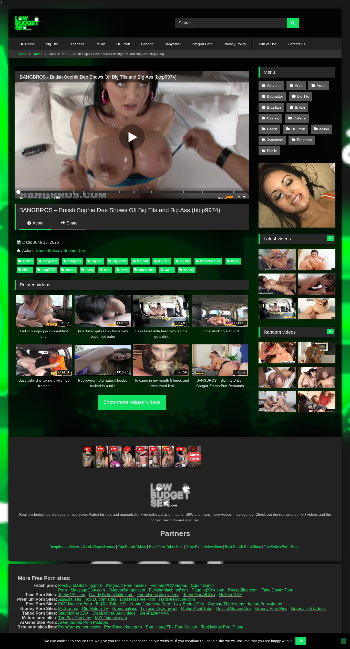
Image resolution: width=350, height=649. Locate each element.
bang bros (50, 261)
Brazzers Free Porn (137, 599)
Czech (272, 129)
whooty (188, 270)
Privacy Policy (235, 44)
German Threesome (226, 604)
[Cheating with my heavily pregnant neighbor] (316, 401)
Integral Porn (202, 44)
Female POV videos (168, 585)
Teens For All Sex (199, 594)
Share (72, 223)
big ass (96, 261)
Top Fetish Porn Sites (281, 546)
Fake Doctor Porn (277, 590)
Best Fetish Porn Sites (243, 546)
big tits (185, 261)
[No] (343, 641)
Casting (147, 44)
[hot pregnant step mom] (316, 377)
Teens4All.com (71, 594)
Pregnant (304, 140)
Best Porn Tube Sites (166, 546)
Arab (299, 85)
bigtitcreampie (210, 261)
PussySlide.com (243, 590)
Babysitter (172, 44)
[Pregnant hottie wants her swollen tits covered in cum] (277, 352)
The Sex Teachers (74, 618)
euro (107, 270)
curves (70, 270)
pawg (124, 270)
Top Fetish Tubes (132, 546)
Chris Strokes (48, 250)
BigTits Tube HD (111, 604)
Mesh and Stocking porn (80, 585)
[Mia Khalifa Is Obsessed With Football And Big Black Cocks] (277, 377)
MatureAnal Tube (196, 608)
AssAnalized (69, 599)
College (299, 118)
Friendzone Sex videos (158, 594)
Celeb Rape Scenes (99, 546)
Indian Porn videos (265, 604)
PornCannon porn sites (79, 627)
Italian (100, 44)
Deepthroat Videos (64, 546)
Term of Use (267, 44)
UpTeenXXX (230, 594)
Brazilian (274, 107)
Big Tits (52, 44)
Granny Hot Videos (308, 608)
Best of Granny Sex (233, 608)
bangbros (74, 261)
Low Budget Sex (189, 604)
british (26, 270)
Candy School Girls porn (111, 594)
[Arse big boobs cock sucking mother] (316, 352)
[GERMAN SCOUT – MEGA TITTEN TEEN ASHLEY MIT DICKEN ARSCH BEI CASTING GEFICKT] (277, 259)
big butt (142, 261)
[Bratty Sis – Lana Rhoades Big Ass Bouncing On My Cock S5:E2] (316, 259)
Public (272, 151)
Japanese (77, 44)
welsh (169, 270)
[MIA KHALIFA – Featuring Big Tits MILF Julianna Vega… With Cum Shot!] (277, 401)
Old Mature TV (95, 608)
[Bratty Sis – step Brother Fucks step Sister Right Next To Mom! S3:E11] (316, 308)
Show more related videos (132, 402)
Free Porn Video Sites (204, 546)
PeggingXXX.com (208, 590)
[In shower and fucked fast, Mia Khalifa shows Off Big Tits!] (277, 284)
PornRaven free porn (123, 627)
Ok (300, 641)
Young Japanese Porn (150, 604)
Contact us (296, 44)
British (37, 54)
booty (235, 261)
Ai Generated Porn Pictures (83, 622)
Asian (321, 85)
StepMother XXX (73, 613)
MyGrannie (68, 608)
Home (30, 44)
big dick (164, 261)
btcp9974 (48, 270)
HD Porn (123, 44)
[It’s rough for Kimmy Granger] (316, 284)
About (37, 223)
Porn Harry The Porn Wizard (171, 627)
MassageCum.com (88, 590)
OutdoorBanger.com (127, 590)
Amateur (274, 85)
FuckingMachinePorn (168, 590)
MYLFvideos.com (111, 618)
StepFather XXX (154, 613)
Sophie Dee (74, 250)
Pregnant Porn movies (126, 585)
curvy (90, 270)
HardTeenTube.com (177, 599)
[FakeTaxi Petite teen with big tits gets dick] (277, 308)
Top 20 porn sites (100, 599)
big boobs (119, 261)
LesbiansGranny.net (159, 608)
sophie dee (146, 270)
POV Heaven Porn (75, 604)
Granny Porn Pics (271, 608)
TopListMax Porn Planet (222, 627)
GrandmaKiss (124, 608)
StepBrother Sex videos (114, 613)
